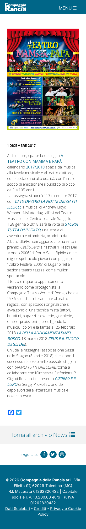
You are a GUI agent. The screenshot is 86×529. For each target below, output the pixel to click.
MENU (66, 7)
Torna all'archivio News (39, 434)
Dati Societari (17, 508)
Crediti (40, 508)
